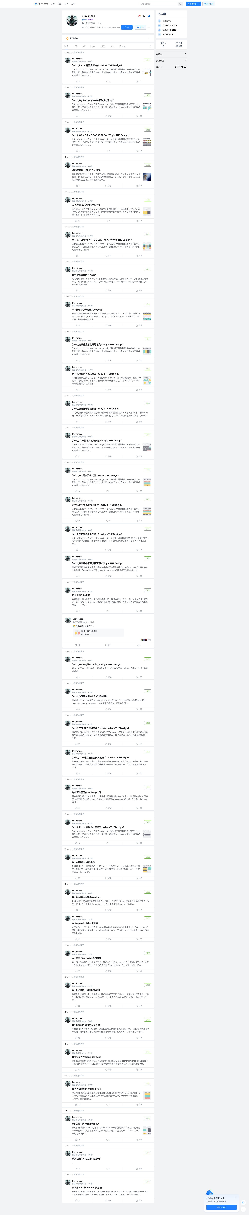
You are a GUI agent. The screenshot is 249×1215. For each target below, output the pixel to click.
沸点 (60, 4)
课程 (66, 4)
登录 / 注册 (221, 1207)
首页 (53, 4)
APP (73, 4)
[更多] (243, 1209)
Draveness (69, 52)
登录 (208, 4)
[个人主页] (148, 16)
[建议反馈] (243, 1202)
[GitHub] (144, 16)
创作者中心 (192, 4)
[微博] (139, 16)
